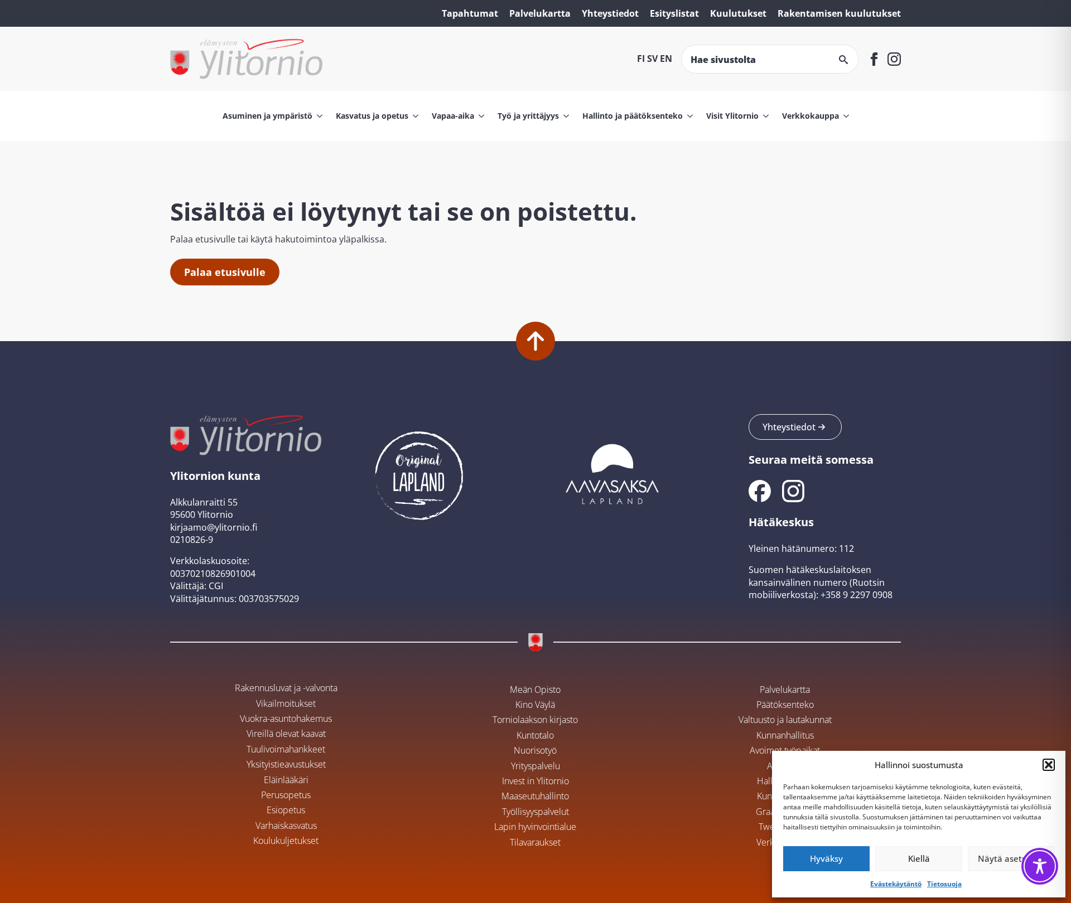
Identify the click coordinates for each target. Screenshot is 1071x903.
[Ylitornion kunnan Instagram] (793, 491)
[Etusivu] (247, 59)
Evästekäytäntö (896, 884)
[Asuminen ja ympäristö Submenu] (317, 116)
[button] (1048, 764)
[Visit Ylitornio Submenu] (764, 116)
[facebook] (874, 59)
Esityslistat (674, 13)
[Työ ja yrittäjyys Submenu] (564, 116)
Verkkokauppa (810, 115)
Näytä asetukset (1011, 858)
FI (641, 58)
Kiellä (919, 858)
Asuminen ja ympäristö (267, 115)
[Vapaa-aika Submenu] (479, 116)
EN (666, 58)
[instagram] (894, 59)
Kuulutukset (738, 13)
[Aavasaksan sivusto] (611, 472)
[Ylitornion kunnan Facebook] (760, 491)
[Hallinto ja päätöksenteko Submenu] (688, 116)
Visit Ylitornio (732, 115)
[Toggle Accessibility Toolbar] (1039, 866)
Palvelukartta (540, 13)
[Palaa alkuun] (535, 341)
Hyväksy (826, 858)
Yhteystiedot (610, 13)
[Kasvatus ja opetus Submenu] (413, 116)
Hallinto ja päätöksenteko (632, 115)
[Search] (843, 59)
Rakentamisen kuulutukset (839, 13)
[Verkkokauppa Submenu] (844, 116)
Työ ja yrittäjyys (528, 115)
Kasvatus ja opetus (372, 115)
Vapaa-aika (453, 115)
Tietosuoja (944, 884)
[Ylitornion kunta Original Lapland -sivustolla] (419, 472)
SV (652, 58)
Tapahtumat (470, 13)
